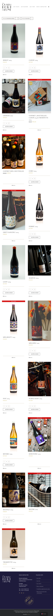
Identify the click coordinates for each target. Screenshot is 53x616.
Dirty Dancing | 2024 (11, 232)
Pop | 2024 (6, 398)
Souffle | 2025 (8, 510)
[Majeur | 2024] (39, 260)
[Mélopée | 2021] (39, 321)
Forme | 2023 (33, 226)
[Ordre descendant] (19, 18)
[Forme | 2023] (39, 207)
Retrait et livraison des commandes (42, 592)
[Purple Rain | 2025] (39, 379)
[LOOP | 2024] (13, 262)
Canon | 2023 (33, 60)
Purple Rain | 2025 (35, 398)
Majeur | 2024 (34, 278)
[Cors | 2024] (39, 151)
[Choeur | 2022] (13, 96)
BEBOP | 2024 (7, 60)
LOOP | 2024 (7, 282)
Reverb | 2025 (7, 454)
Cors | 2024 (32, 171)
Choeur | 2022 (8, 116)
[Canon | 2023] (39, 41)
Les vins (38, 580)
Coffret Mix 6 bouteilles (13, 171)
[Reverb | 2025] (13, 434)
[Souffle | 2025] (13, 490)
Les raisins (39, 583)
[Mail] (23, 592)
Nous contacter (40, 586)
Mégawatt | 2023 (9, 337)
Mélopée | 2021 (34, 343)
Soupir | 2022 (33, 509)
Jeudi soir (28, 614)
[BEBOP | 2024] (13, 41)
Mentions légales (36, 610)
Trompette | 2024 (9, 562)
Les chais (39, 578)
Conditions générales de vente (43, 589)
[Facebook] (19, 592)
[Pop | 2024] (13, 379)
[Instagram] (21, 592)
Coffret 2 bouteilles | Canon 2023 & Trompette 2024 (38, 118)
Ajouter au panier (9, 71)
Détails (5, 74)
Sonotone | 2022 (35, 454)
